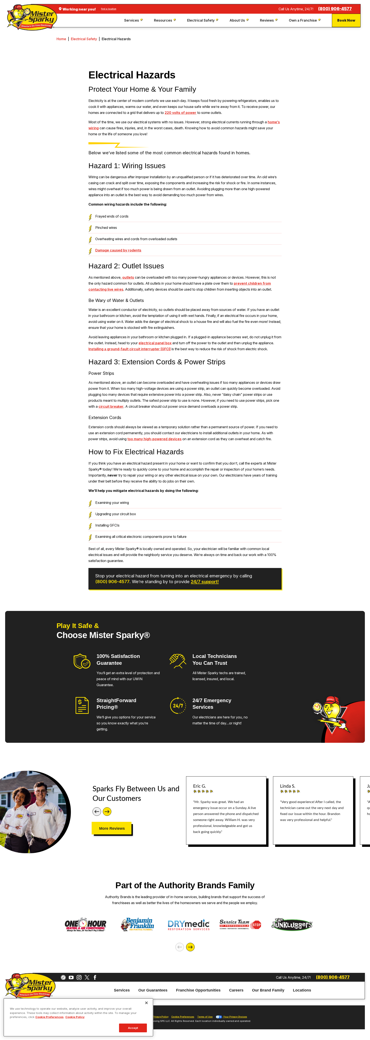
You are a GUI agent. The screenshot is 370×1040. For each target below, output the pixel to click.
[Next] (107, 811)
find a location (108, 8)
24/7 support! (205, 581)
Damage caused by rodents (118, 250)
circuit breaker (111, 406)
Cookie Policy (75, 1017)
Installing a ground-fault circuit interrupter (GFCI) (129, 349)
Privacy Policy (160, 1016)
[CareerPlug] (63, 977)
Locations (302, 990)
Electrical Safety (84, 39)
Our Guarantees (152, 990)
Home (61, 39)
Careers (236, 990)
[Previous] (96, 811)
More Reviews (112, 828)
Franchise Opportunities (198, 990)
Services (122, 990)
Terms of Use (205, 1016)
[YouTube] (71, 977)
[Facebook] (94, 977)
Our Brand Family (268, 990)
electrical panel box (155, 343)
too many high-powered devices (154, 439)
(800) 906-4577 (335, 8)
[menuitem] (134, 20)
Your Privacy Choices (235, 1016)
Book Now (346, 20)
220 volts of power (180, 112)
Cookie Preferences (49, 1017)
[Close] (146, 1003)
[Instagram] (79, 977)
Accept (133, 1027)
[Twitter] (87, 977)
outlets (128, 277)
